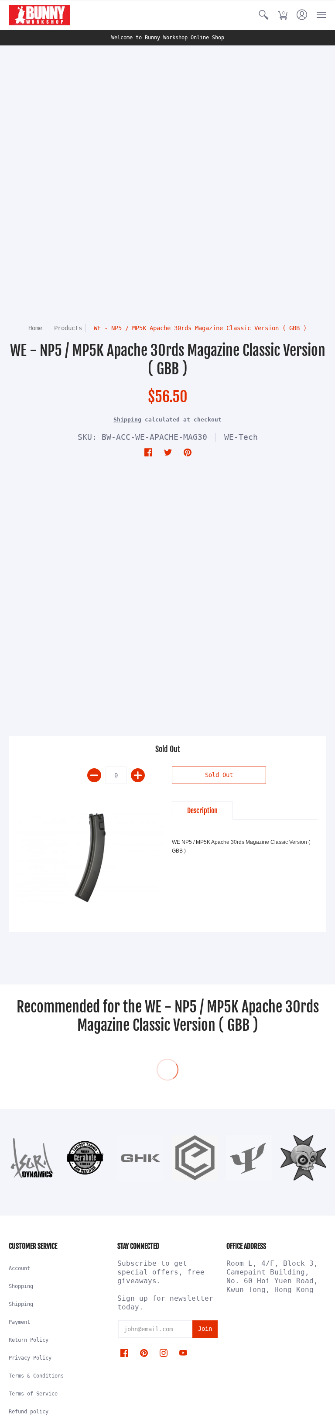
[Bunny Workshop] (39, 15)
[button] (263, 15)
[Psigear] (249, 1157)
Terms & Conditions (36, 1376)
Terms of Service (33, 1394)
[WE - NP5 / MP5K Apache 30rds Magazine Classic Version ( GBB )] (90, 855)
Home (35, 328)
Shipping (127, 419)
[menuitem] (263, 15)
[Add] (138, 775)
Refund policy (28, 1412)
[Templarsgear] (303, 1158)
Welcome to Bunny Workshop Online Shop (167, 38)
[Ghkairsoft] (140, 1158)
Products (68, 328)
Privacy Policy (30, 1358)
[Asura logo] (32, 1158)
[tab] (202, 810)
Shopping (21, 1286)
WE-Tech (241, 437)
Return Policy (28, 1340)
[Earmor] (195, 1158)
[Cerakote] (86, 1158)
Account (19, 1268)
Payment (19, 1322)
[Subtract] (94, 775)
